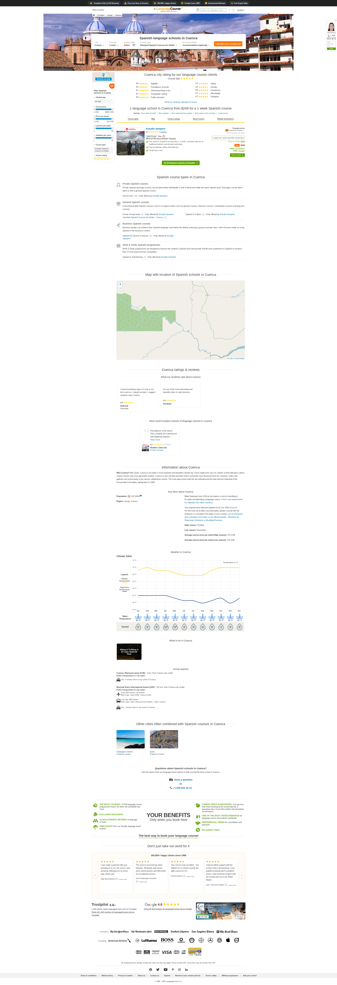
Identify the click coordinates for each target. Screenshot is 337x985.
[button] (233, 11)
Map (153, 119)
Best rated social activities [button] (205, 113)
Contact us (154, 976)
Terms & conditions (88, 976)
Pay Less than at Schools (138, 3)
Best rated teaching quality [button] (182, 113)
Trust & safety (211, 976)
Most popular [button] (164, 113)
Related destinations (225, 119)
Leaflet (231, 358)
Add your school (250, 976)
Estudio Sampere (160, 196)
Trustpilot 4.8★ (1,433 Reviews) (106, 3)
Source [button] (233, 507)
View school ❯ (237, 155)
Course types (133, 119)
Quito (152, 752)
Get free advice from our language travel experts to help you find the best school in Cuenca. (181, 772)
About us (141, 976)
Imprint (167, 976)
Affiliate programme (230, 976)
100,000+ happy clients (166, 3)
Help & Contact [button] (98, 10)
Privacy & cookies (125, 976)
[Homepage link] (94, 15)
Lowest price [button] (223, 113)
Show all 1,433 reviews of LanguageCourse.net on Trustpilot (112, 913)
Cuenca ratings (174, 119)
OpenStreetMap (239, 358)
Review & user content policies (187, 976)
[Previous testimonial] (95, 875)
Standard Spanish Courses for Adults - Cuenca (143, 217)
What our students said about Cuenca (181, 102)
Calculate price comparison (228, 44)
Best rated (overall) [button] (148, 113)
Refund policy (107, 976)
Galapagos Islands (125, 752)
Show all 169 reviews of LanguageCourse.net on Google (168, 909)
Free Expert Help (240, 3)
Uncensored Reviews (216, 3)
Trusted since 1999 (192, 3)
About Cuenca (198, 119)
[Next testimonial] (241, 875)
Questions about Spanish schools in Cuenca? (181, 768)
